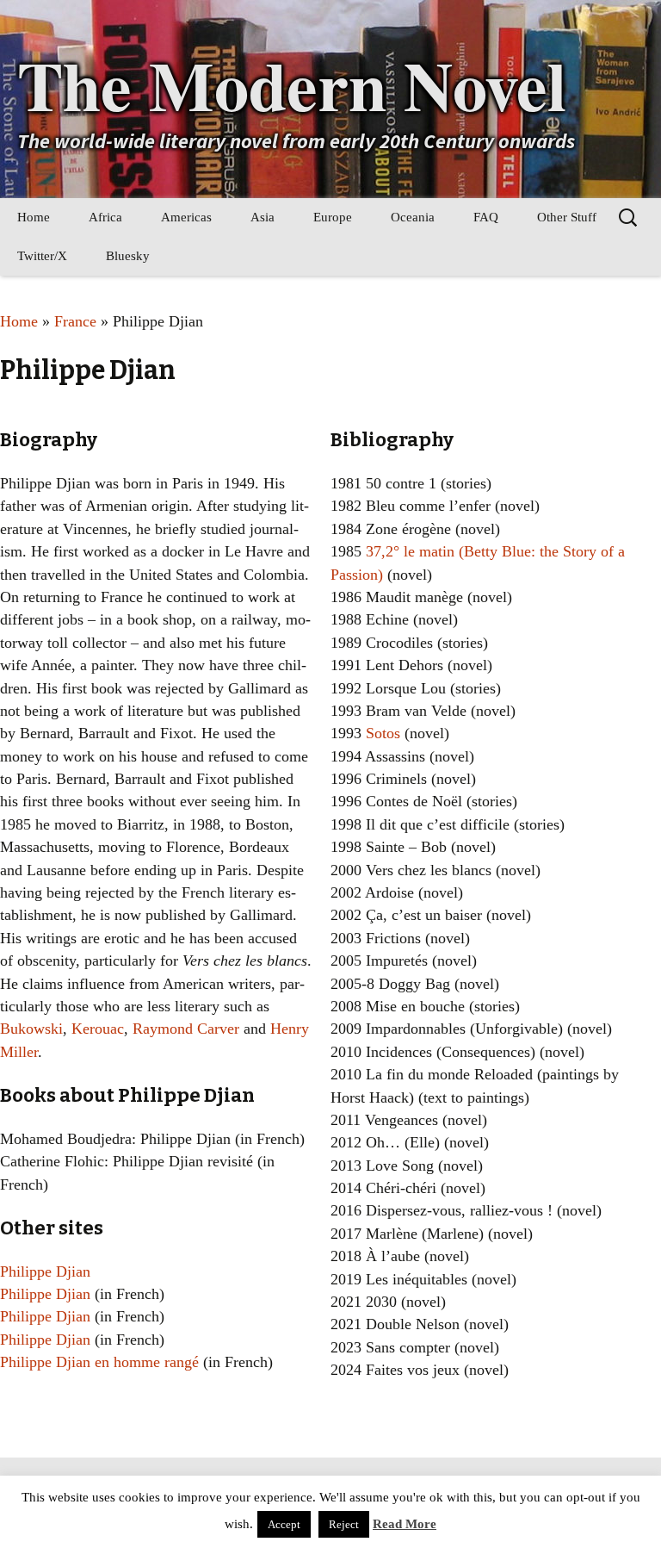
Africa (105, 217)
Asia (262, 217)
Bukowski (31, 1028)
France (75, 321)
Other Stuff (566, 217)
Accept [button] (284, 1524)
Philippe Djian (45, 1271)
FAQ (485, 217)
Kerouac (97, 1028)
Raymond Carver (186, 1028)
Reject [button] (344, 1524)
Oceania (413, 217)
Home (33, 217)
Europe (332, 217)
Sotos (383, 733)
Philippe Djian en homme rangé (99, 1362)
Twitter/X (42, 256)
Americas (186, 217)
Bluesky (128, 256)
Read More (404, 1524)
